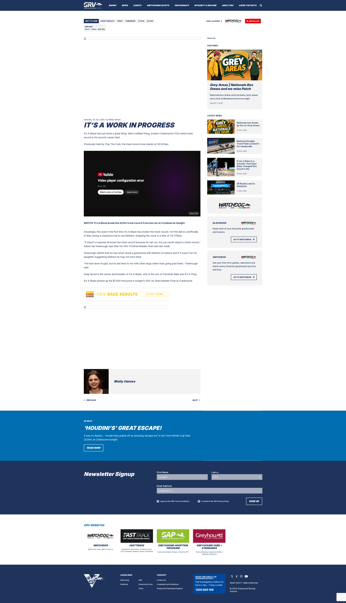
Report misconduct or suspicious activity (205, 578)
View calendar (213, 21)
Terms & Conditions (250, 583)
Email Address (164, 486)
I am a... (215, 472)
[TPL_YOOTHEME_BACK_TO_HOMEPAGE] (93, 5)
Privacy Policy (223, 501)
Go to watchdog (242, 239)
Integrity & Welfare (205, 5)
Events (137, 5)
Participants (182, 5)
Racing (112, 5)
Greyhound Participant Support (170, 588)
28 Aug (150, 21)
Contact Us (161, 580)
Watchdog (124, 580)
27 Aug (141, 21)
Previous (91, 400)
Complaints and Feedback (168, 584)
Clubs (141, 588)
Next (195, 400)
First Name (162, 472)
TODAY (119, 21)
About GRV (227, 5)
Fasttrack (124, 584)
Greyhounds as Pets (158, 5)
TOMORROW (130, 21)
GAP (140, 580)
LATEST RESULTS (107, 21)
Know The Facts (247, 5)
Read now (93, 447)
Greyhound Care (146, 584)
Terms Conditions (182, 501)
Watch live (254, 21)
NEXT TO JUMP (91, 21)
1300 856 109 (204, 589)
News (125, 5)
